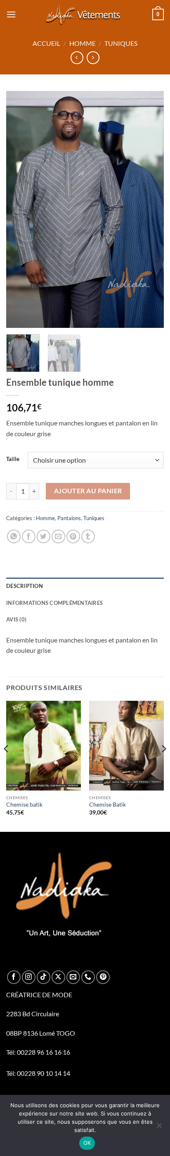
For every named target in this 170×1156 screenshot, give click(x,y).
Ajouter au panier (88, 490)
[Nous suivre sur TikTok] (43, 977)
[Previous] (19, 210)
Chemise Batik (107, 804)
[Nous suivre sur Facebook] (14, 977)
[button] (11, 14)
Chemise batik (24, 804)
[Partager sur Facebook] (28, 536)
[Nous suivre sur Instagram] (28, 977)
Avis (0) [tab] (16, 619)
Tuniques (120, 43)
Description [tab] (24, 586)
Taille (12, 459)
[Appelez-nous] (88, 977)
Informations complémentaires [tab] (54, 602)
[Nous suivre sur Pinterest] (103, 977)
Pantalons (69, 518)
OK (87, 1142)
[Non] (159, 1128)
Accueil (46, 43)
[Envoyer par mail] (58, 536)
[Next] (150, 210)
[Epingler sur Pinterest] (73, 536)
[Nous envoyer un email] (73, 977)
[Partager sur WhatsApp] (14, 536)
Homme (82, 43)
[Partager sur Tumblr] (88, 536)
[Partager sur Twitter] (43, 536)
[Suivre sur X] (58, 977)
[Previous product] (93, 57)
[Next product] (77, 57)
